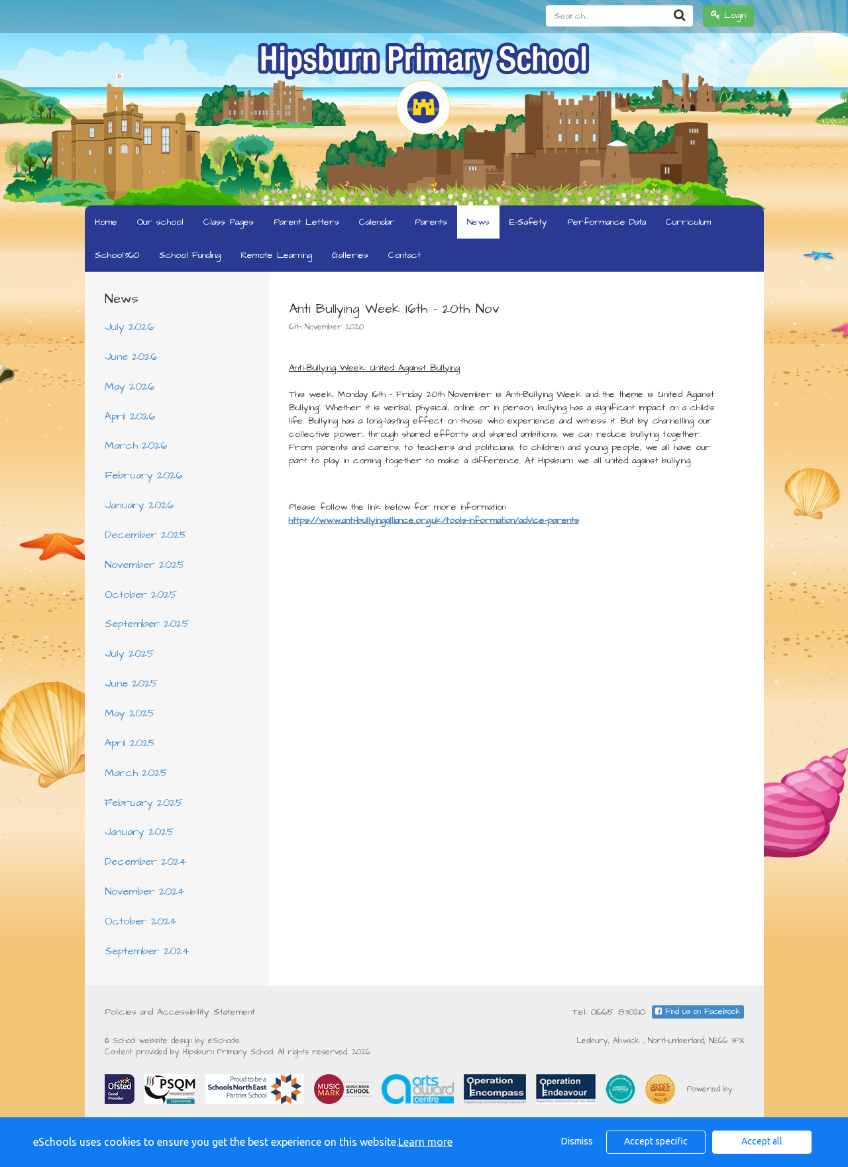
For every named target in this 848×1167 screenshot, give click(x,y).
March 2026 (136, 445)
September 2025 (147, 623)
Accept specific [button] (656, 1141)
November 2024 (145, 891)
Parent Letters (306, 222)
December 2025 (146, 535)
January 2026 (139, 505)
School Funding (190, 255)
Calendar (377, 222)
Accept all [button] (761, 1141)
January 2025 (139, 831)
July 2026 (129, 326)
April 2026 (130, 416)
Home (106, 222)
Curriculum (688, 222)
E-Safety (528, 222)
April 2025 (130, 743)
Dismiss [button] (577, 1141)
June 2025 (131, 683)
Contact (404, 255)
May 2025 (130, 713)
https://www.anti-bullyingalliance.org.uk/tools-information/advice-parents (434, 520)
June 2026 (131, 356)
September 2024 (147, 951)
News (478, 222)
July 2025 (129, 653)
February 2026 (143, 475)
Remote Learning (276, 255)
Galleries (350, 255)
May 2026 (129, 386)
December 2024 (146, 861)
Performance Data (606, 222)
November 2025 (145, 564)
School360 (117, 255)
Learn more (425, 1142)
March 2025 (136, 772)
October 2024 (141, 921)
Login (733, 15)
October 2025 (141, 594)
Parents (431, 222)
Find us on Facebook (701, 1011)
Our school (160, 222)
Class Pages (228, 222)
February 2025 (144, 802)
